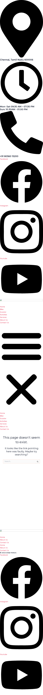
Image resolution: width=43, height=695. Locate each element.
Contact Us (4, 323)
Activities (3, 315)
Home (2, 307)
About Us (4, 320)
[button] (21, 368)
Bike (2, 309)
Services (3, 317)
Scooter (3, 312)
